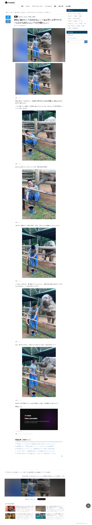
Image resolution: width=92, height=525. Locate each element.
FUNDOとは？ (70, 35)
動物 (55, 6)
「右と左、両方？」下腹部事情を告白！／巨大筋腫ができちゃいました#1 (35, 451)
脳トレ (70, 18)
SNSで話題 (68, 6)
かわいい (21, 16)
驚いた (80, 13)
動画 (34, 16)
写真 (70, 28)
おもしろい (71, 23)
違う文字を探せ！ (77, 18)
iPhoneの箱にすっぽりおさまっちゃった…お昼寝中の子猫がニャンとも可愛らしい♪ (42, 476)
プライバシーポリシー (72, 38)
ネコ (75, 13)
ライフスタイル (48, 6)
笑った (74, 25)
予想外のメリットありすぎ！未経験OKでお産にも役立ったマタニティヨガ (35, 443)
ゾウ (26, 16)
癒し (16, 16)
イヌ (77, 23)
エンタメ (28, 6)
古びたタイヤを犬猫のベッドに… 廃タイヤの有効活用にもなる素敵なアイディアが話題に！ (29, 472)
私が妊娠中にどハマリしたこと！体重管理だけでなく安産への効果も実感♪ (35, 448)
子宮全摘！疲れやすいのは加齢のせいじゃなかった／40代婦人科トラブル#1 (35, 453)
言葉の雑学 (76, 28)
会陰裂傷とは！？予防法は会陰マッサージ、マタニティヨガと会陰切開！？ (35, 446)
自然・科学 (61, 6)
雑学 (22, 6)
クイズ (70, 13)
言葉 (80, 16)
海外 (83, 25)
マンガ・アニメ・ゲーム (37, 6)
